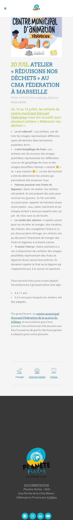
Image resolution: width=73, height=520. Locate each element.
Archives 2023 (45, 97)
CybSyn (52, 497)
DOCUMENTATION (36, 485)
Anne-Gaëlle (18, 102)
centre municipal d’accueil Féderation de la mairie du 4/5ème (35, 318)
